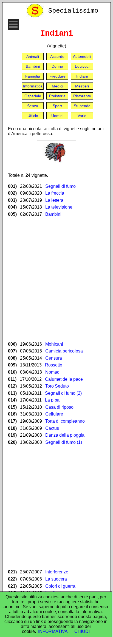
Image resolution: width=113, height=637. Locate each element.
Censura (53, 358)
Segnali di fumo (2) (63, 393)
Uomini (57, 115)
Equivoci (82, 66)
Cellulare (54, 414)
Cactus (52, 428)
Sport (57, 106)
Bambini (33, 66)
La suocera (56, 579)
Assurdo (57, 56)
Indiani (82, 76)
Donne (57, 66)
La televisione (58, 207)
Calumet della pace (64, 379)
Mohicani (54, 344)
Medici (57, 86)
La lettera (54, 200)
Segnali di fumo (60, 186)
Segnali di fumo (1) (63, 442)
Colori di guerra (60, 586)
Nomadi (53, 372)
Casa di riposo (59, 407)
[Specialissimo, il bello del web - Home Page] (36, 16)
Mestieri (82, 86)
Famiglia (32, 76)
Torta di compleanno (65, 421)
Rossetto (53, 365)
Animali (32, 56)
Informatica (33, 86)
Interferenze (56, 572)
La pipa (52, 400)
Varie (82, 115)
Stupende (82, 106)
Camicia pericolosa (64, 351)
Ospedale (32, 96)
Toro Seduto (57, 386)
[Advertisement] (56, 279)
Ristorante (82, 96)
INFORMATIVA (53, 631)
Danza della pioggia (64, 435)
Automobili (82, 56)
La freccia (54, 193)
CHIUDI (82, 631)
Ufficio (32, 115)
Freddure (57, 76)
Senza (32, 106)
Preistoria (57, 96)
